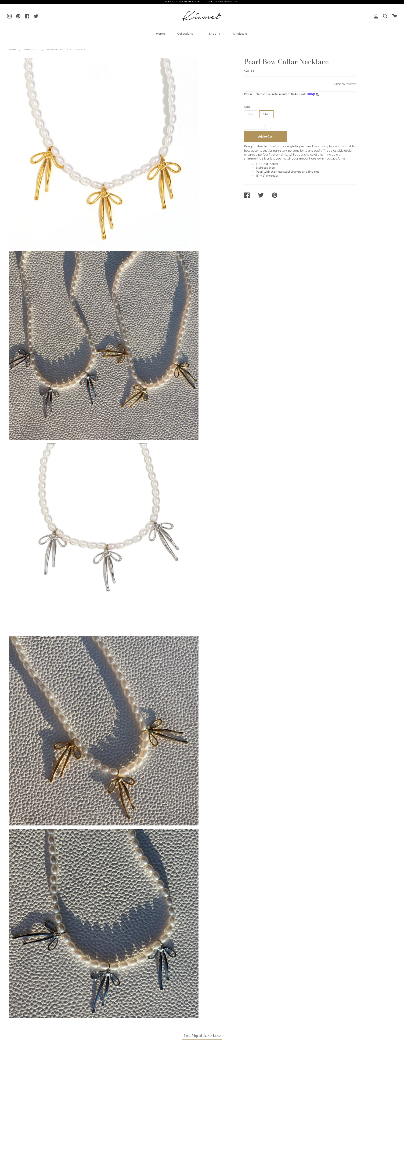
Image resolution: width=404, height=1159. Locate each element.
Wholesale (240, 33)
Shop (213, 33)
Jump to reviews (344, 84)
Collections (185, 33)
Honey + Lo (31, 50)
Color (247, 106)
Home (160, 33)
